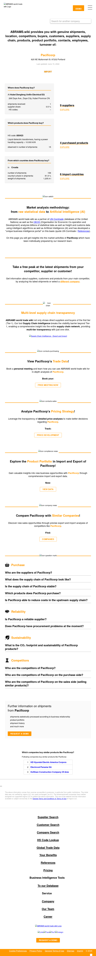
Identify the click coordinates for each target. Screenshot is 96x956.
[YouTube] (49, 932)
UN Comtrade (57, 219)
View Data (48, 489)
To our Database (48, 886)
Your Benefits (48, 855)
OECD (37, 222)
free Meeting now (48, 385)
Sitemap (70, 950)
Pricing (48, 870)
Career (48, 916)
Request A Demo (48, 940)
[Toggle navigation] (90, 7)
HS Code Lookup (48, 840)
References (83, 231)
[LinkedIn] (38, 932)
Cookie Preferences (18, 950)
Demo (79, 8)
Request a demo (19, 733)
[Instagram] (56, 932)
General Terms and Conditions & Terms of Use (49, 798)
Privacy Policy (36, 950)
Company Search (48, 832)
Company (48, 901)
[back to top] (1, 786)
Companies (48, 539)
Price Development (48, 435)
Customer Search (48, 825)
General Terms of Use (54, 950)
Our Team (48, 909)
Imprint (80, 950)
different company (70, 281)
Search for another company (65, 21)
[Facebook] (44, 932)
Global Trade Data (48, 848)
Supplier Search (48, 817)
